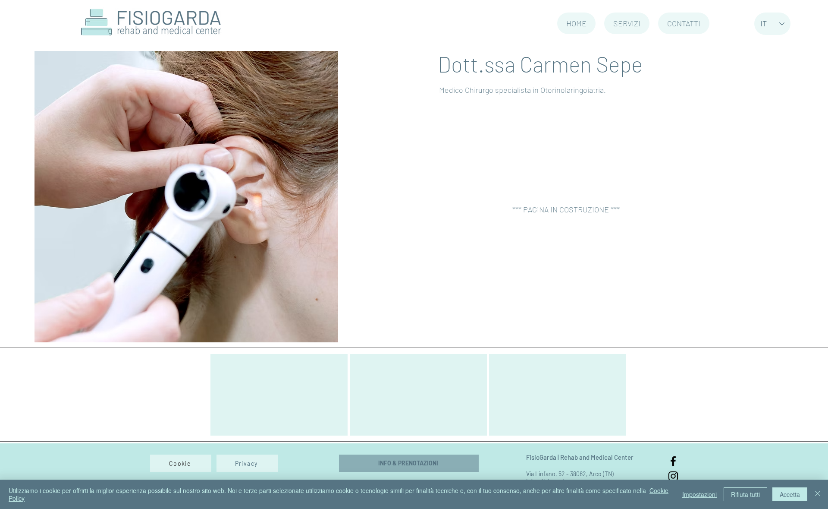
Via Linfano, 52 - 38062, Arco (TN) (570, 473)
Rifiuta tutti (745, 494)
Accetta (790, 494)
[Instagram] (673, 476)
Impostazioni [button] (699, 494)
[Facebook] (673, 461)
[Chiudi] (817, 494)
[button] (626, 23)
